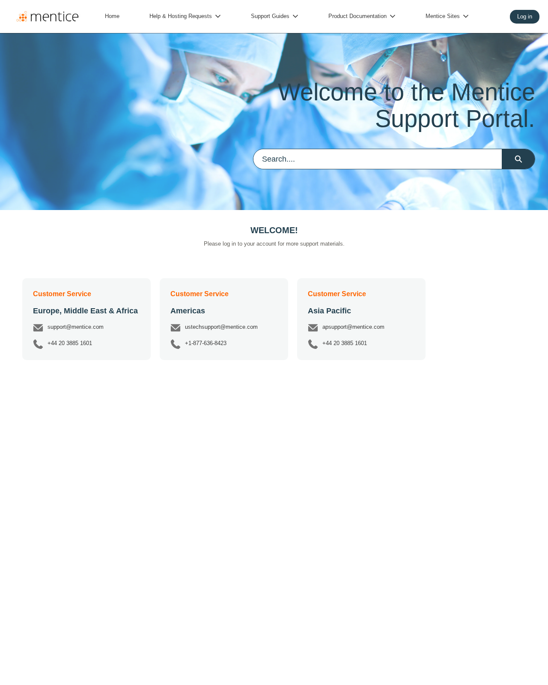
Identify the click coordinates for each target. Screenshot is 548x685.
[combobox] (377, 159)
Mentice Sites (443, 16)
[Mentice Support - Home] (47, 16)
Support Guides (270, 16)
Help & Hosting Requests (180, 16)
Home (112, 16)
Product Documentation (357, 16)
